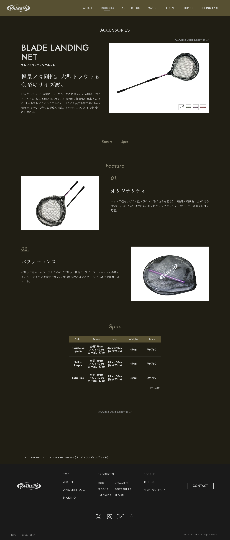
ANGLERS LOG (131, 8)
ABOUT (87, 8)
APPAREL (120, 495)
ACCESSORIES (123, 489)
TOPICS (188, 8)
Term (13, 534)
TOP (23, 457)
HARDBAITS (104, 495)
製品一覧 (190, 40)
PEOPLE (171, 8)
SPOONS (103, 489)
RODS (101, 483)
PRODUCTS (107, 8)
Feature (107, 142)
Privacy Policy (28, 534)
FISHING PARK (210, 8)
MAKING (153, 8)
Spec (124, 142)
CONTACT (200, 486)
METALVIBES (121, 483)
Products (38, 457)
